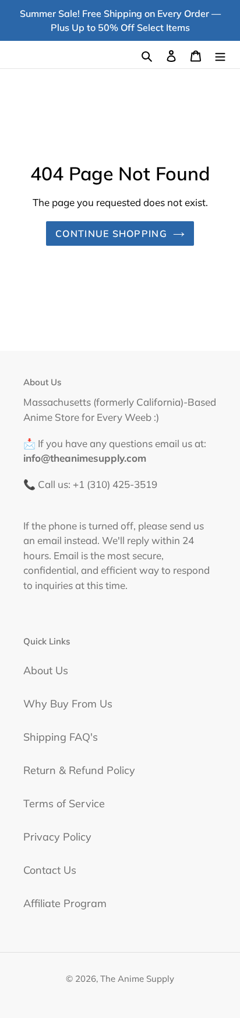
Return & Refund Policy (79, 770)
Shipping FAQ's (60, 737)
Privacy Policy (57, 836)
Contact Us (49, 870)
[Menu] (220, 54)
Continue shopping (111, 233)
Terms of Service (64, 803)
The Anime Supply (137, 978)
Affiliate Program (65, 903)
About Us (45, 670)
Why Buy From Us (67, 703)
